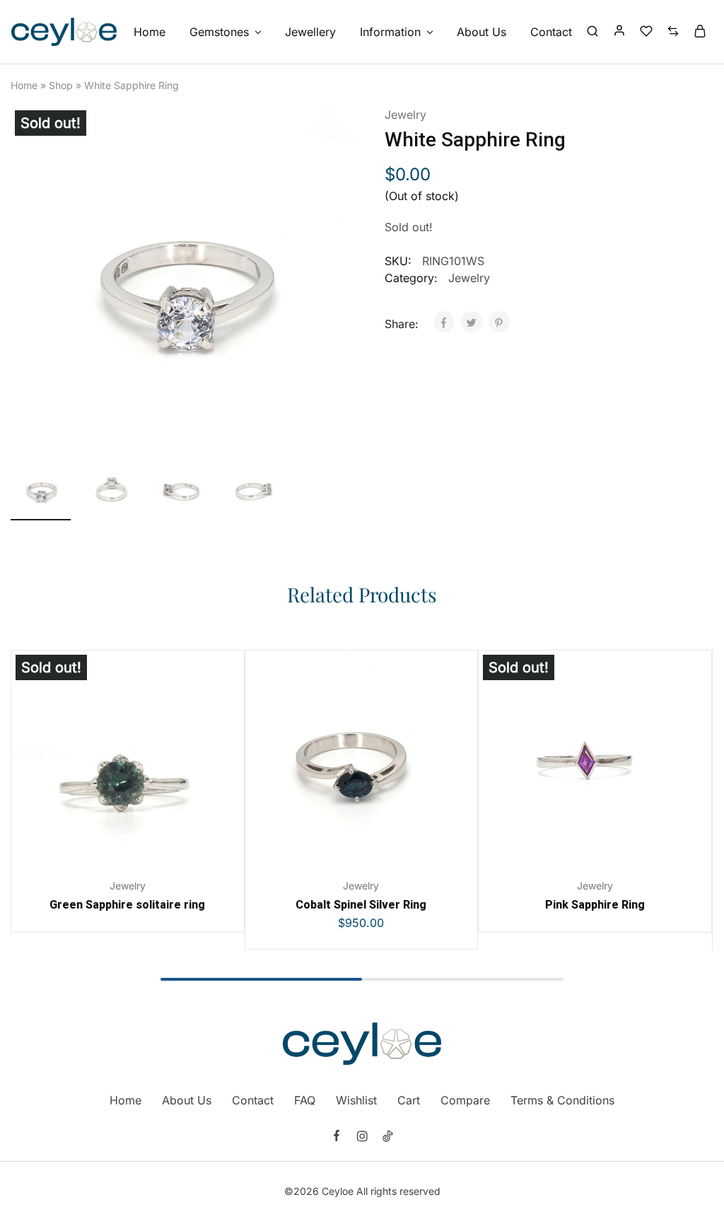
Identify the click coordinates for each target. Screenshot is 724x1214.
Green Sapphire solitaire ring (127, 904)
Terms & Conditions (562, 1100)
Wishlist (356, 1100)
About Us (481, 32)
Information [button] (390, 32)
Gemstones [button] (219, 32)
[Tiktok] (387, 1137)
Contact (551, 32)
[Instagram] (362, 1137)
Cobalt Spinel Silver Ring (361, 904)
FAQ (304, 1100)
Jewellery (310, 32)
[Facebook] (336, 1136)
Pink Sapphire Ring (595, 904)
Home (149, 32)
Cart (408, 1100)
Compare (465, 1100)
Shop (61, 85)
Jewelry (405, 114)
